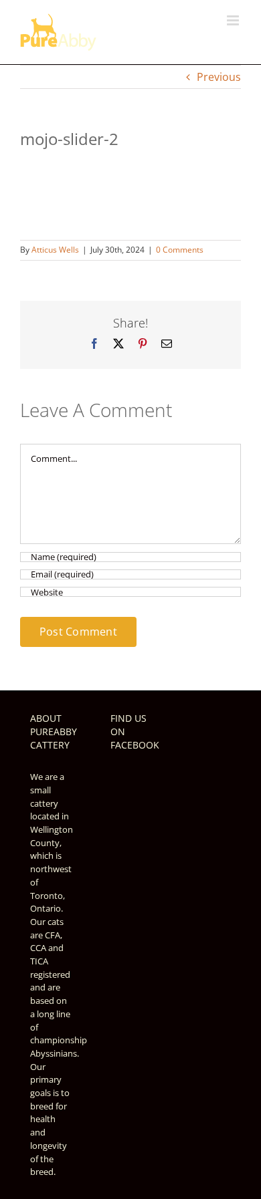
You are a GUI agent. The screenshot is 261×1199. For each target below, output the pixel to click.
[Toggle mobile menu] (234, 20)
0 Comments (179, 249)
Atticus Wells (55, 249)
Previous (219, 77)
